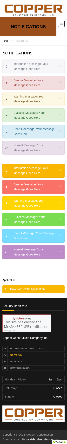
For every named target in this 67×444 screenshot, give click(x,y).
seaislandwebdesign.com (42, 439)
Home (5, 41)
